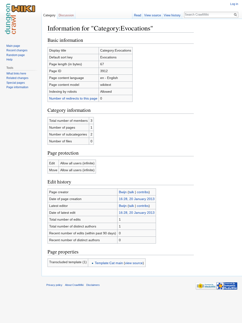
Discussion (66, 15)
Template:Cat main (109, 263)
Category (49, 15)
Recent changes (16, 50)
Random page (15, 55)
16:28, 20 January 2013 (137, 199)
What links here (16, 73)
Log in (234, 4)
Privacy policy (54, 285)
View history (172, 15)
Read (137, 15)
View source (152, 15)
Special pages (15, 82)
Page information (17, 87)
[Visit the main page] (21, 19)
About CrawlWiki (74, 285)
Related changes (17, 78)
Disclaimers (93, 285)
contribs (143, 192)
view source (134, 263)
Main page (13, 46)
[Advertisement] (217, 95)
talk (131, 192)
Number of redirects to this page (73, 98)
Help (9, 59)
